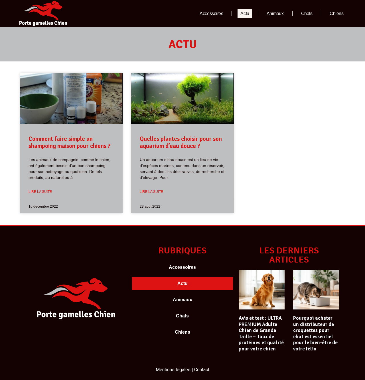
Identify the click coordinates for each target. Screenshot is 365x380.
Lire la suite (40, 192)
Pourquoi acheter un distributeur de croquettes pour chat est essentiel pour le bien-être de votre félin (315, 333)
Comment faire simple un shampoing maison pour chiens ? (69, 142)
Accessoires (211, 13)
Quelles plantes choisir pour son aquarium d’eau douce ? (181, 142)
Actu (244, 13)
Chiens (336, 13)
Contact (201, 369)
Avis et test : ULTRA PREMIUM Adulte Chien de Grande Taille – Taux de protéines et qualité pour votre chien (261, 333)
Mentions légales (173, 369)
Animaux (275, 13)
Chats (307, 13)
